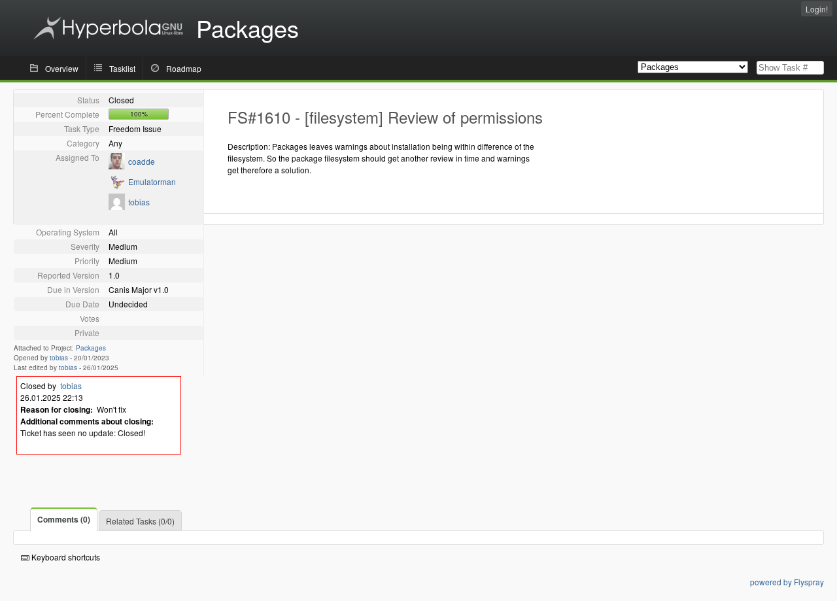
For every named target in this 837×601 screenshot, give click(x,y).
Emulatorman (152, 181)
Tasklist (122, 68)
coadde (141, 161)
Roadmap (183, 68)
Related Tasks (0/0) (140, 520)
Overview (61, 68)
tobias (139, 201)
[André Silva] (117, 186)
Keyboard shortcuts (64, 556)
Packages (91, 347)
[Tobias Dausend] (117, 206)
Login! (817, 8)
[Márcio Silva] (117, 165)
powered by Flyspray (787, 581)
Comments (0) (63, 519)
